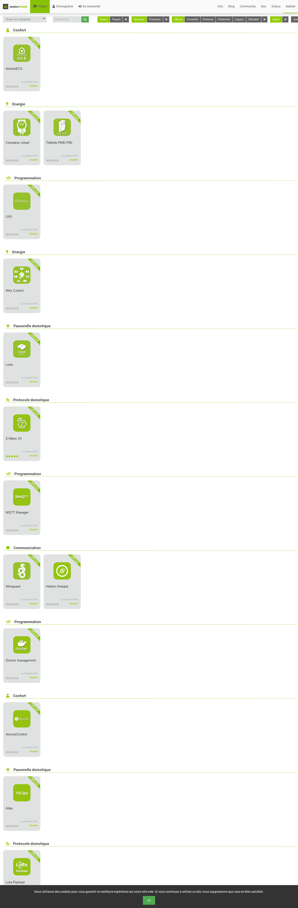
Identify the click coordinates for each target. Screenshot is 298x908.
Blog (231, 6)
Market (290, 6)
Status (276, 6)
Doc (263, 6)
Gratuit (104, 19)
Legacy (239, 19)
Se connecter (91, 6)
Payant (116, 19)
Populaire (155, 19)
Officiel (178, 19)
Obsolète (253, 19)
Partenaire (224, 19)
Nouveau (139, 19)
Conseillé (192, 19)
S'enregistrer (64, 6)
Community (248, 6)
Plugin (42, 6)
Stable (276, 19)
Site (220, 6)
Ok (149, 900)
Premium (208, 19)
